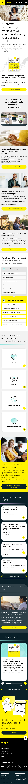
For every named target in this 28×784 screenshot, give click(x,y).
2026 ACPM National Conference (10, 562)
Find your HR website (6, 754)
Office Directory (5, 773)
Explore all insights (14, 689)
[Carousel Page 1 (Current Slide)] (8, 683)
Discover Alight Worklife (14, 167)
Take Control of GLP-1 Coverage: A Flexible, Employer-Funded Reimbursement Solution (14, 527)
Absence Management (14, 405)
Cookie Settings (5, 778)
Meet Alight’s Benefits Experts (14, 249)
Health (14, 363)
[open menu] (2, 2)
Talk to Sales (19, 2)
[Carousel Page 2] (14, 683)
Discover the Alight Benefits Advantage (14, 486)
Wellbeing (14, 384)
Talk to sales (4, 751)
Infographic (9, 659)
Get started (14, 733)
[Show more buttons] (25, 125)
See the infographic (14, 89)
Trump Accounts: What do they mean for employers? (13, 509)
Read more (14, 627)
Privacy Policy (4, 775)
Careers (3, 756)
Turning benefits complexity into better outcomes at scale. (13, 662)
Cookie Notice (18, 775)
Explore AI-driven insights (14, 209)
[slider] (14, 125)
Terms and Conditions (20, 773)
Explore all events (14, 576)
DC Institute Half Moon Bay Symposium (12, 545)
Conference (7, 553)
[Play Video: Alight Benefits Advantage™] (14, 118)
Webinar (5, 538)
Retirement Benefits (14, 426)
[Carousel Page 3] (19, 683)
